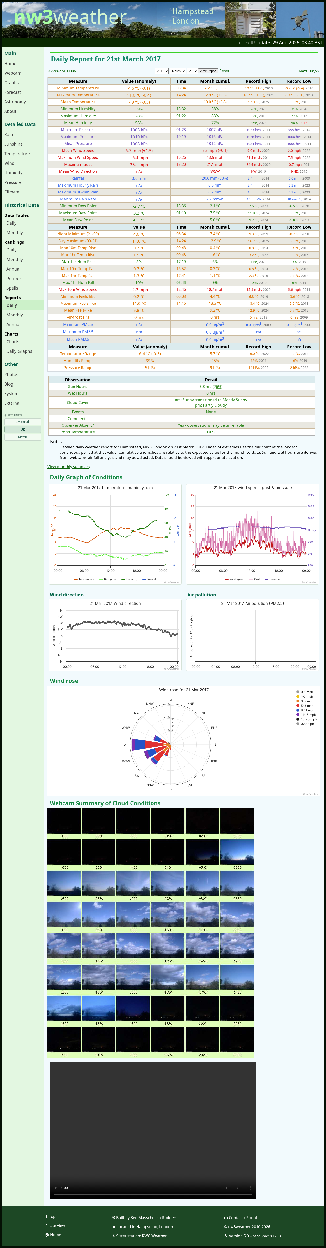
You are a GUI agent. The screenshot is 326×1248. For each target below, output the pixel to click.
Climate (11, 192)
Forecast (12, 92)
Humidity (13, 173)
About (10, 111)
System (11, 393)
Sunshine (13, 144)
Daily (11, 223)
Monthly (14, 232)
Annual (13, 269)
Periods (13, 278)
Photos (11, 374)
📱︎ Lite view (55, 1225)
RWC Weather (154, 1235)
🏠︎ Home (53, 1234)
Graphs (11, 82)
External (12, 403)
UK (23, 429)
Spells (12, 288)
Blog (8, 384)
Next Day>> (309, 71)
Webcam (12, 73)
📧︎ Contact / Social (240, 1217)
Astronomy (15, 102)
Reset (224, 70)
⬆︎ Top (50, 1216)
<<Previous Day (62, 71)
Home (10, 63)
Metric (22, 437)
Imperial (22, 422)
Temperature (17, 153)
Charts (12, 341)
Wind (9, 163)
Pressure (12, 182)
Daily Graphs (19, 351)
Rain (8, 134)
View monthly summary (68, 466)
